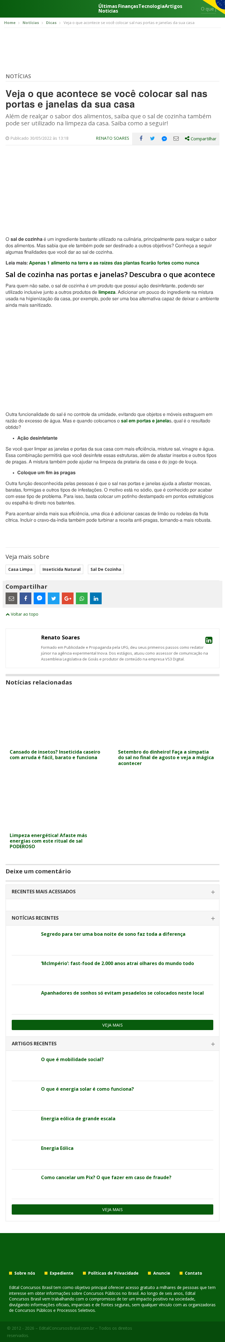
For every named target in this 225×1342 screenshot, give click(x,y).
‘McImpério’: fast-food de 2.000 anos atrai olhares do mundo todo (117, 963)
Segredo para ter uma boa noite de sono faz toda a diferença (113, 934)
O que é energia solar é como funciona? (87, 1089)
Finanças (128, 6)
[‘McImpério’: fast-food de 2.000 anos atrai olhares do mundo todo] (24, 970)
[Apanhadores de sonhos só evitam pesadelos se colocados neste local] (24, 999)
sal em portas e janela (145, 421)
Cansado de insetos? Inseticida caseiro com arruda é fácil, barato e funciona (55, 755)
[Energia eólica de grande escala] (24, 1125)
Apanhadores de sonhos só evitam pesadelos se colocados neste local (122, 993)
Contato (193, 1273)
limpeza (106, 292)
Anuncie (161, 1273)
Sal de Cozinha (106, 569)
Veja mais (112, 1025)
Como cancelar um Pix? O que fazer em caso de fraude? (106, 1177)
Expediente (62, 1273)
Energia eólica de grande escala (78, 1118)
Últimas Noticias (108, 8)
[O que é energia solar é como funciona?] (24, 1095)
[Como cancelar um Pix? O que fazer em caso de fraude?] (24, 1184)
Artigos (173, 6)
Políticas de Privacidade (113, 1273)
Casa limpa (20, 569)
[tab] (112, 892)
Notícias (18, 76)
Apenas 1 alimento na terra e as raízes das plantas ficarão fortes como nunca (114, 263)
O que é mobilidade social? (72, 1059)
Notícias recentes (35, 918)
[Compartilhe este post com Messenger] (164, 138)
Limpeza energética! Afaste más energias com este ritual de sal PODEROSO (48, 841)
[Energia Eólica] (24, 1154)
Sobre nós (24, 1273)
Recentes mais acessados (44, 891)
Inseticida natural (61, 569)
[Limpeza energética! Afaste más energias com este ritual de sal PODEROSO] (58, 826)
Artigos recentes (34, 1043)
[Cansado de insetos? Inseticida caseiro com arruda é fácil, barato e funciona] (58, 742)
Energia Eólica (57, 1148)
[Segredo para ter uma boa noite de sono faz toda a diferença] (24, 940)
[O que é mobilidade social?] (24, 1066)
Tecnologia (151, 6)
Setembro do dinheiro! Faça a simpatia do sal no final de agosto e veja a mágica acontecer (166, 757)
